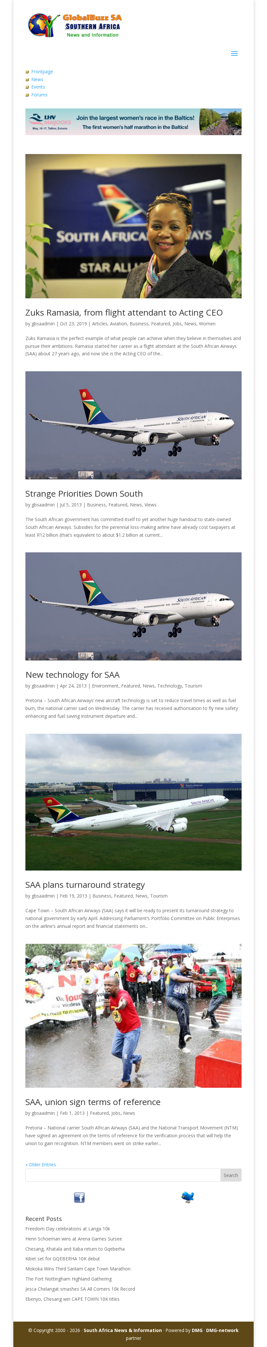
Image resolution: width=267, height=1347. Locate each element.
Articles (99, 323)
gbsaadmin (43, 323)
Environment (105, 686)
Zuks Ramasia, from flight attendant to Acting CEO (124, 312)
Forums (39, 95)
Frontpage (42, 71)
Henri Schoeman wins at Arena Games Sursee (73, 1239)
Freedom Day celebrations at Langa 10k (67, 1229)
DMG (197, 1330)
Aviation (118, 323)
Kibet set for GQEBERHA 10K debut (62, 1258)
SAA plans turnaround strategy (85, 884)
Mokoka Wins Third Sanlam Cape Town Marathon (78, 1269)
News (37, 79)
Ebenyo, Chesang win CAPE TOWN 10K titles (72, 1299)
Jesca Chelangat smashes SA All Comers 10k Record (80, 1289)
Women (207, 323)
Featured (160, 323)
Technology (169, 686)
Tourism (193, 686)
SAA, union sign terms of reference (93, 1102)
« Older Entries (40, 1164)
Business (139, 323)
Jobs (177, 323)
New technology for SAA (72, 674)
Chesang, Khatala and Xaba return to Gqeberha (75, 1249)
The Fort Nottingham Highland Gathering (68, 1279)
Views (151, 505)
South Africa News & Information (123, 1330)
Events (38, 87)
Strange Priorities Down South (84, 493)
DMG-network (222, 1330)
